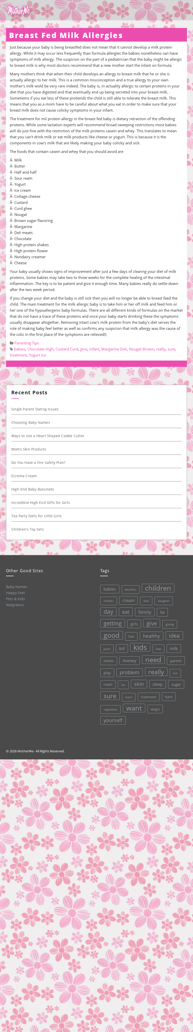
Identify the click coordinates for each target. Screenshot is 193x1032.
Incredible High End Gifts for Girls (40, 502)
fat (162, 612)
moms (109, 660)
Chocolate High (40, 348)
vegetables (110, 709)
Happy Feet (15, 592)
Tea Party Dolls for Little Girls (36, 515)
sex (123, 685)
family (144, 612)
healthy (151, 636)
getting (113, 623)
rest (175, 673)
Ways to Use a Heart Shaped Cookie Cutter (47, 435)
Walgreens (15, 604)
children (158, 588)
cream (128, 600)
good (112, 635)
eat (125, 611)
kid (122, 648)
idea (174, 635)
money (129, 660)
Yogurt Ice (37, 355)
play (107, 672)
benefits (130, 589)
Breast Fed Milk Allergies (66, 35)
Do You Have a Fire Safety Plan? (38, 462)
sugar (176, 684)
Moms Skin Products (28, 449)
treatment (18, 355)
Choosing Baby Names (30, 422)
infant (94, 348)
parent (175, 660)
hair (131, 636)
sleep (158, 684)
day (108, 612)
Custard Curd (67, 348)
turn (168, 696)
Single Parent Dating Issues (35, 409)
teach (128, 697)
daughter (164, 601)
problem (129, 672)
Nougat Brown (141, 348)
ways (155, 709)
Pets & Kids (15, 598)
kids (140, 647)
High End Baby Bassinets (32, 489)
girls (134, 623)
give (83, 348)
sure (171, 348)
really (161, 348)
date (146, 601)
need (153, 659)
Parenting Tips (26, 342)
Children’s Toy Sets (27, 529)
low (158, 649)
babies (19, 348)
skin (139, 684)
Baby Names (16, 586)
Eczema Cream (24, 475)
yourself (113, 720)
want (134, 708)
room (108, 684)
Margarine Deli (114, 348)
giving (170, 624)
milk (174, 648)
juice (107, 649)
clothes (109, 601)
